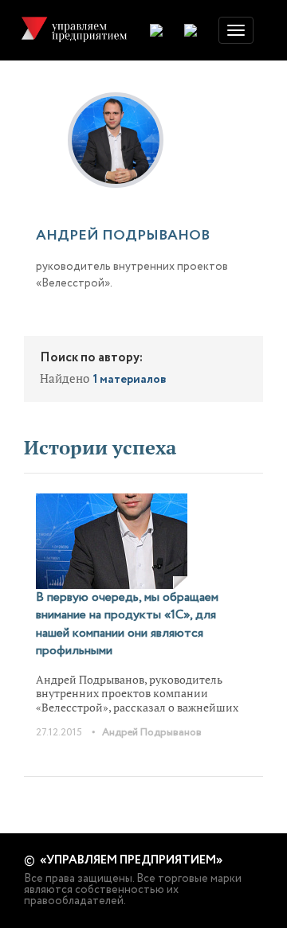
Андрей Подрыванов (152, 732)
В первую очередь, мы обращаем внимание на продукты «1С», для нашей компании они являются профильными (127, 624)
